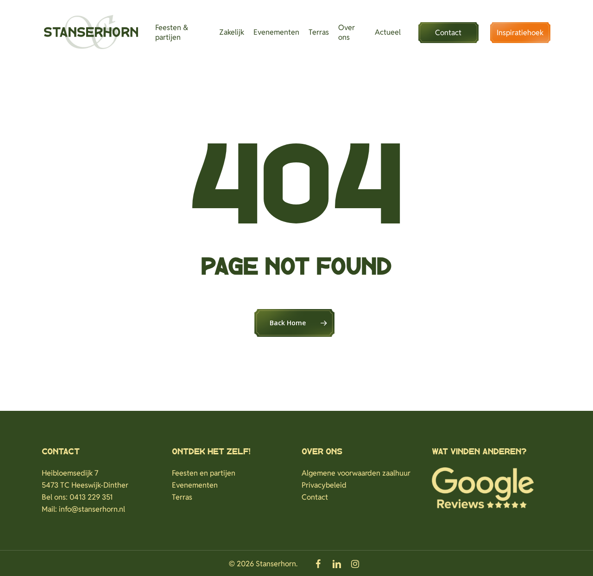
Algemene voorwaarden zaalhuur (356, 473)
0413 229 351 (91, 497)
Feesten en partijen (203, 473)
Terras (182, 497)
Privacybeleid (324, 485)
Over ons (322, 452)
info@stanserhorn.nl (92, 509)
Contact (315, 497)
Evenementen (195, 485)
